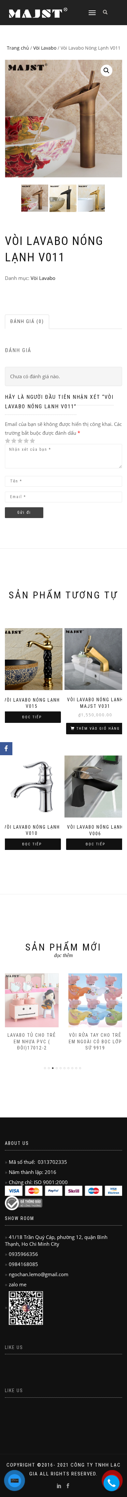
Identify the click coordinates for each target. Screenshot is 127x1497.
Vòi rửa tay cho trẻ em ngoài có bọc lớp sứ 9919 (95, 1041)
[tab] (27, 322)
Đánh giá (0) (27, 321)
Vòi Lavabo (44, 48)
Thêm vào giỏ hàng (98, 728)
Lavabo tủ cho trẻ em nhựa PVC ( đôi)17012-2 (31, 1041)
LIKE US (14, 1390)
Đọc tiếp (32, 717)
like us (14, 1347)
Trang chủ (18, 48)
